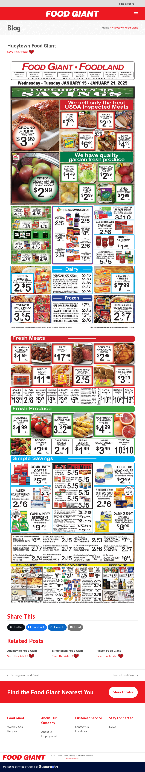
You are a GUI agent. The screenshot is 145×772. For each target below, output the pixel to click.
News (113, 727)
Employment (49, 736)
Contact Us (82, 727)
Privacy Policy (72, 758)
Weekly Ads (15, 727)
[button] (136, 13)
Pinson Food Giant (109, 651)
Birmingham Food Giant (67, 651)
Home (105, 27)
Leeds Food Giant (124, 675)
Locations (81, 731)
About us (47, 732)
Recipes (12, 731)
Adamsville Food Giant (22, 651)
